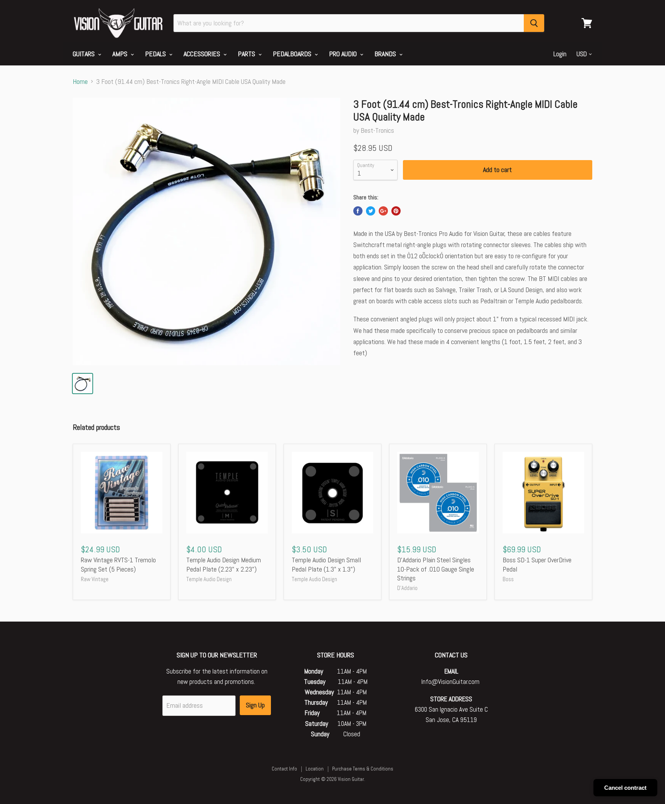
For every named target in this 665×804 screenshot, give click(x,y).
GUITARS (84, 53)
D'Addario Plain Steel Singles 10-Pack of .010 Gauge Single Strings (435, 568)
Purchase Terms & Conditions (362, 769)
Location (315, 769)
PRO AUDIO (343, 53)
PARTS (247, 53)
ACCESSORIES (203, 53)
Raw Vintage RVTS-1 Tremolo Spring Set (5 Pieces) (118, 564)
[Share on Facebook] (358, 211)
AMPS (120, 53)
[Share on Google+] (383, 211)
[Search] (534, 23)
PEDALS (156, 53)
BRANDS (386, 53)
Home (80, 82)
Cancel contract (625, 787)
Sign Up (255, 704)
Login (559, 54)
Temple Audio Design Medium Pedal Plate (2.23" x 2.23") (223, 564)
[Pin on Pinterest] (396, 211)
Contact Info (284, 769)
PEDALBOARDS (293, 53)
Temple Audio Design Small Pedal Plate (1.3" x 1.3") (326, 564)
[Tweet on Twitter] (370, 211)
